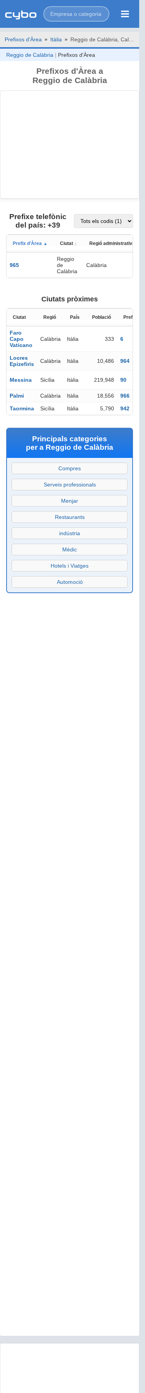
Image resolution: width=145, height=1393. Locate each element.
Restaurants (70, 517)
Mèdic (69, 549)
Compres (69, 468)
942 (125, 408)
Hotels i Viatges (70, 566)
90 (123, 380)
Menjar (69, 501)
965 (14, 265)
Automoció (70, 582)
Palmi (17, 396)
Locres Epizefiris (22, 361)
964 (125, 361)
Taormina (22, 408)
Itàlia (56, 39)
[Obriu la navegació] (125, 14)
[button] (76, 14)
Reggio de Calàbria (29, 55)
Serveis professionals (70, 484)
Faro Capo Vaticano (21, 339)
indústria (69, 533)
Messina (21, 380)
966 (125, 396)
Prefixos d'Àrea (23, 39)
